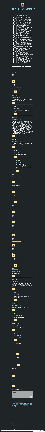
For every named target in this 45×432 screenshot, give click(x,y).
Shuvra (15, 215)
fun (22, 404)
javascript (31, 404)
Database (22, 403)
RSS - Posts (14, 425)
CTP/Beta (20, 403)
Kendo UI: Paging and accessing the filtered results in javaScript (23, 418)
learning (15, 405)
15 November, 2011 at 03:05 (21, 359)
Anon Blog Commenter (17, 185)
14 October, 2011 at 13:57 (17, 261)
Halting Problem (19, 34)
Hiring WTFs (15, 421)
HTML (28, 404)
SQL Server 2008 (14, 408)
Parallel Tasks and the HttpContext (19, 414)
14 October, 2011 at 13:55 (17, 108)
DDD (25, 403)
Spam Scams (16, 415)
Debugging (31, 403)
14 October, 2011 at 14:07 (19, 345)
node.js (18, 405)
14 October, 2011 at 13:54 (17, 87)
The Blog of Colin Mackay (22, 9)
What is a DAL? (16, 417)
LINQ (16, 405)
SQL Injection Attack (26, 407)
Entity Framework (16, 404)
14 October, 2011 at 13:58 (17, 294)
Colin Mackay (16, 117)
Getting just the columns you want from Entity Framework (22, 416)
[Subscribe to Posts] (12, 425)
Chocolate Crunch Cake (17, 419)
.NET (13, 402)
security (27, 406)
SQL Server (30, 407)
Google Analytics (24, 404)
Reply (13, 81)
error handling (20, 404)
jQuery (13, 405)
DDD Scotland (27, 403)
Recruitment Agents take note (18, 420)
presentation (18, 406)
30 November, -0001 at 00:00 (16, 77)
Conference (17, 403)
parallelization (14, 406)
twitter (15, 38)
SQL (22, 407)
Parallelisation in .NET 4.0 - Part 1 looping (19, 413)
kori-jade (15, 139)
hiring (26, 404)
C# (30, 402)
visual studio (21, 408)
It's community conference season (19, 412)
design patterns (13, 404)
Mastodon (17, 427)
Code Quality (13, 403)
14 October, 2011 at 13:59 (17, 335)
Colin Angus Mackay (17, 303)
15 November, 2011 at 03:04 (18, 315)
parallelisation (26, 405)
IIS (29, 404)
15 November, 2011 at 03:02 (19, 162)
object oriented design (21, 405)
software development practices (16, 407)
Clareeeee (22, 389)
